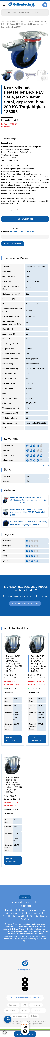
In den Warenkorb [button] (11, 739)
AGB (25, 941)
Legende (45, 465)
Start (3, 21)
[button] (4, 1032)
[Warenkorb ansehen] (44, 4)
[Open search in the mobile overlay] (25, 12)
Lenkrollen (14, 231)
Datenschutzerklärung (28, 939)
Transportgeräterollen (15, 21)
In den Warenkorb (25, 219)
